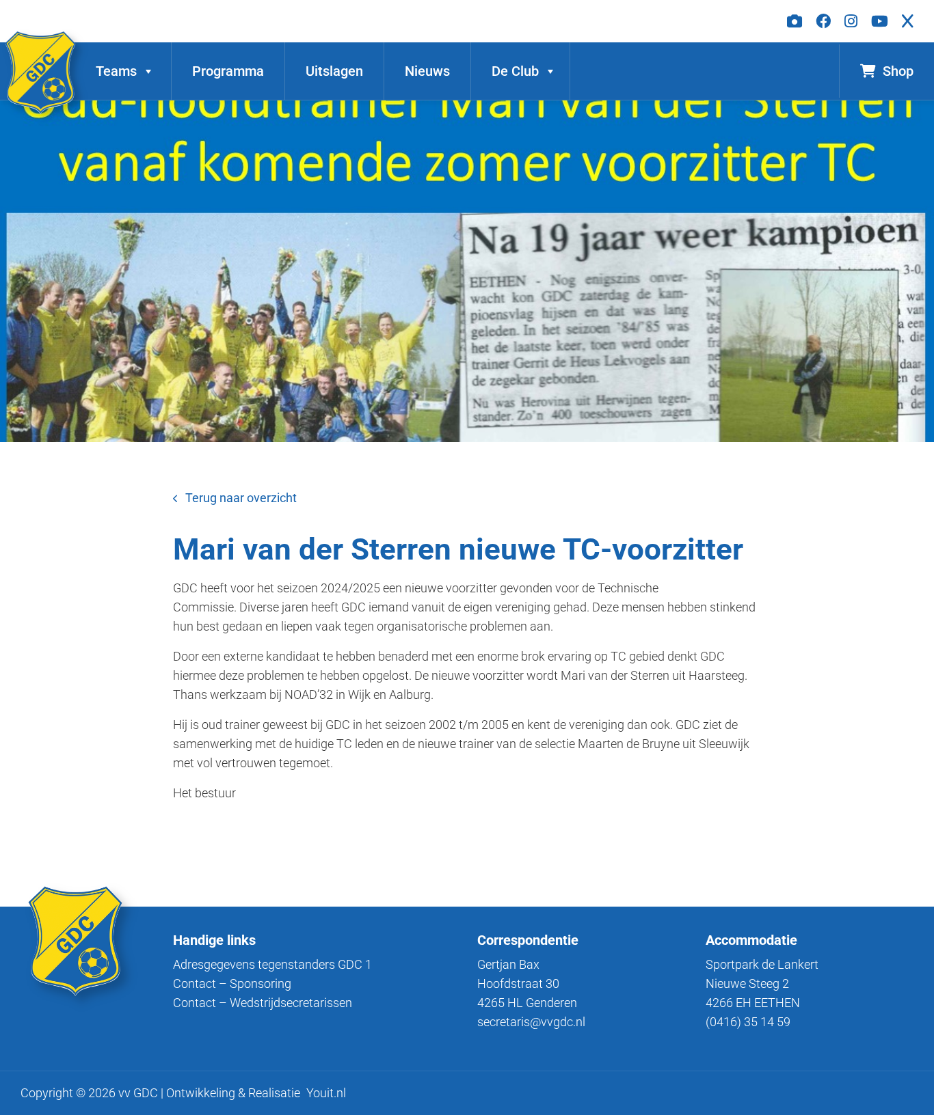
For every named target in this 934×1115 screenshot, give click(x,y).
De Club (515, 71)
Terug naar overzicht (241, 498)
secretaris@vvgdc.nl (531, 1022)
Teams (116, 71)
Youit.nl (326, 1093)
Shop (898, 71)
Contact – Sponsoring (232, 983)
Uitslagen (334, 71)
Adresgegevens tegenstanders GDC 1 (272, 964)
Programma (228, 71)
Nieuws (427, 71)
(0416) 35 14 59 (748, 1022)
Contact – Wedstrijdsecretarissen (262, 1002)
